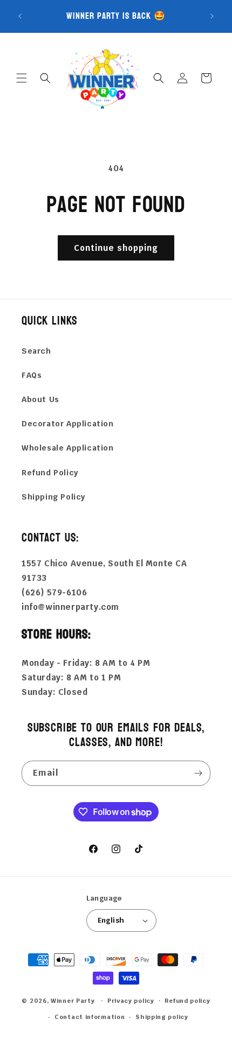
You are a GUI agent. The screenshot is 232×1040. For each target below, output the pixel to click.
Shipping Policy (53, 497)
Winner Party (72, 1000)
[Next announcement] (212, 16)
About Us (40, 399)
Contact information (89, 1017)
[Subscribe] (198, 773)
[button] (21, 78)
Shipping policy (161, 1017)
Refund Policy (50, 472)
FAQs (32, 375)
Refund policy (187, 1000)
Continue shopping (116, 248)
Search (36, 351)
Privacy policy (130, 1000)
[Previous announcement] (20, 16)
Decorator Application (68, 423)
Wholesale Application (68, 448)
